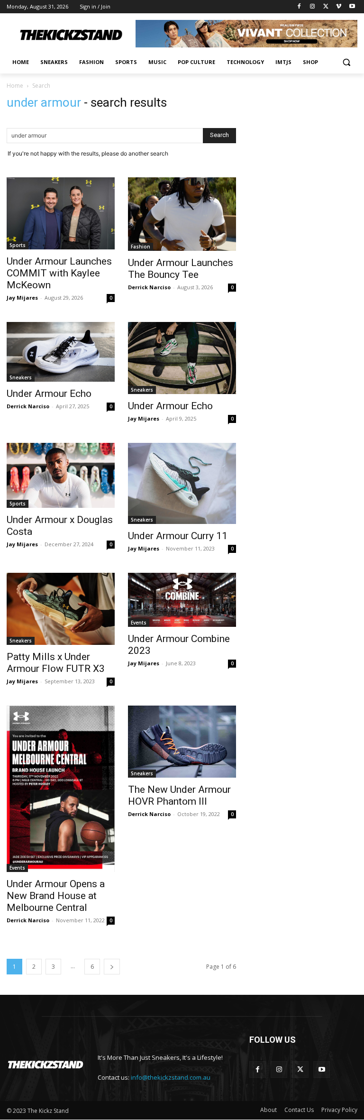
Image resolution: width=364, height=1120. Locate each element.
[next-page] (112, 966)
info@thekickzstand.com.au (170, 1077)
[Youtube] (351, 6)
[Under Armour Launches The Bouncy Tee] (182, 214)
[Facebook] (299, 6)
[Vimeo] (338, 6)
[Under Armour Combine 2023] (182, 600)
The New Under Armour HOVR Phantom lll (179, 795)
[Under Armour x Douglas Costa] (61, 475)
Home (15, 86)
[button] (346, 62)
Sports (17, 245)
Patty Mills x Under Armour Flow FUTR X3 (56, 662)
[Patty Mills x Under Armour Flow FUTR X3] (61, 609)
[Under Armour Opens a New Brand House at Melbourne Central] (61, 789)
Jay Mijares (22, 297)
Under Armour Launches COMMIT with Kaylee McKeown (59, 273)
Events (138, 622)
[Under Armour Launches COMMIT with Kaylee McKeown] (61, 213)
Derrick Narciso (149, 287)
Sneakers (20, 377)
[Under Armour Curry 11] (182, 483)
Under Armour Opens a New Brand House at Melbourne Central (56, 895)
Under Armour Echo (49, 393)
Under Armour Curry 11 (178, 536)
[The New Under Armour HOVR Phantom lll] (182, 742)
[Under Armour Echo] (61, 352)
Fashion (140, 246)
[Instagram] (312, 6)
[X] (325, 6)
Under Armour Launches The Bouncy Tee (180, 268)
